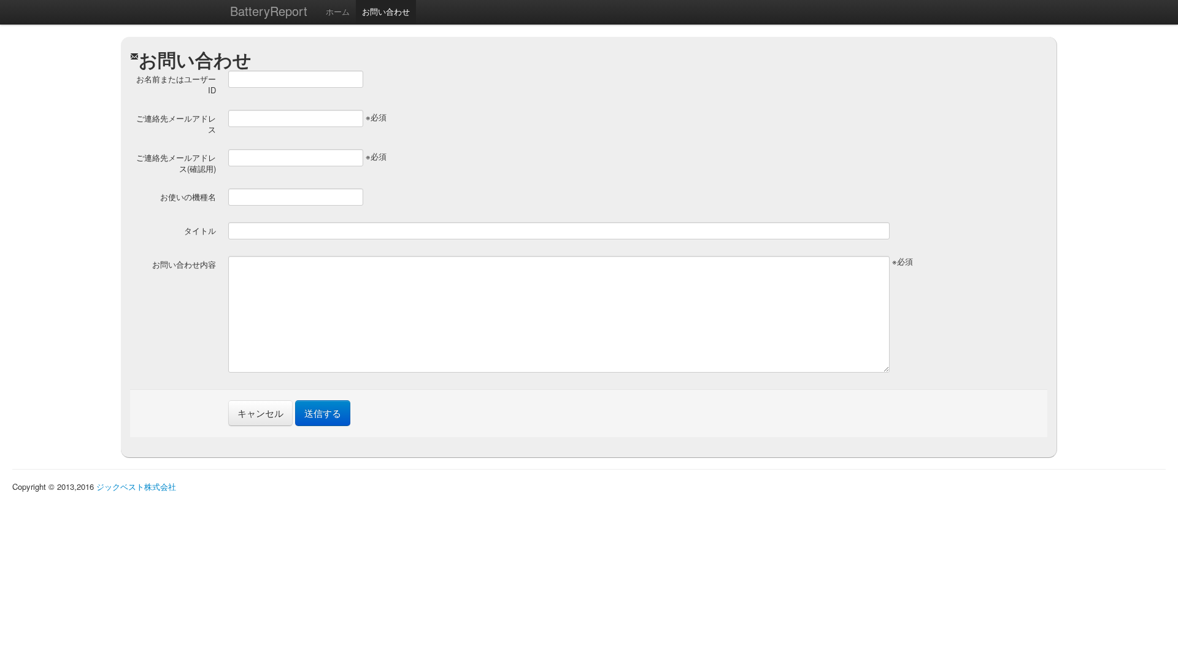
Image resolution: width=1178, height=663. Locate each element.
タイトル (200, 230)
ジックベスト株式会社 (136, 486)
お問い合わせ (386, 11)
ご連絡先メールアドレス (176, 123)
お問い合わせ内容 (184, 264)
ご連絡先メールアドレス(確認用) (176, 163)
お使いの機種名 (188, 197)
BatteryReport (268, 11)
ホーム (338, 11)
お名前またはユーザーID (176, 84)
